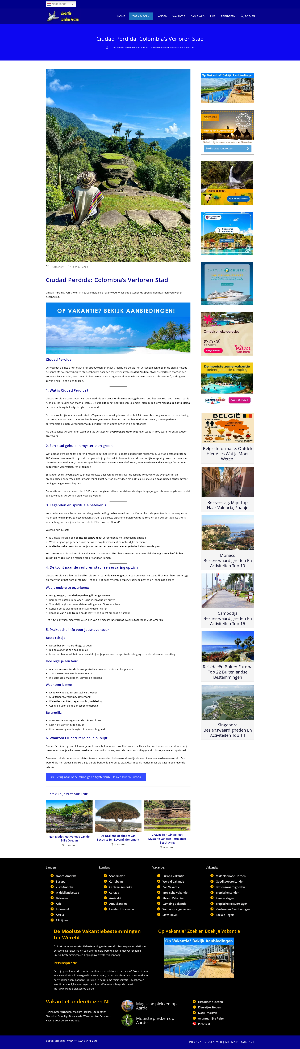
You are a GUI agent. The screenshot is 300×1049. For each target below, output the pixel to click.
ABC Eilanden (118, 904)
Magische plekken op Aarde (156, 1006)
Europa (60, 881)
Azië (58, 904)
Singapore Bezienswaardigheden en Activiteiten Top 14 (227, 730)
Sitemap (231, 1041)
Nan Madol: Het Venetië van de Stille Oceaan (69, 838)
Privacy (195, 1041)
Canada (114, 893)
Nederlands (58, 3)
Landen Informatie (121, 909)
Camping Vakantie (174, 904)
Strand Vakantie (173, 898)
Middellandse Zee (67, 893)
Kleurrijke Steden (209, 1007)
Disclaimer (213, 1041)
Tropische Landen (227, 893)
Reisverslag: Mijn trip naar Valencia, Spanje (227, 504)
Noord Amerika (66, 876)
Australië (115, 898)
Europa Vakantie (173, 876)
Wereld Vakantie (173, 881)
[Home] (107, 47)
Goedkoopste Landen (230, 881)
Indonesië (62, 909)
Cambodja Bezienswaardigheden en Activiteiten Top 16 (227, 618)
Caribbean (116, 881)
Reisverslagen (225, 898)
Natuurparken (207, 1013)
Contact (247, 1041)
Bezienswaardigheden (230, 887)
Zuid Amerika (64, 887)
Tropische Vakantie (175, 893)
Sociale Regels (225, 915)
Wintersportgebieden (176, 909)
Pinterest (204, 1024)
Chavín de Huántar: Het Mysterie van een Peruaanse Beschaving (167, 838)
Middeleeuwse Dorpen (231, 876)
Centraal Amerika (120, 887)
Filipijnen (62, 920)
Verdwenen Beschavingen (233, 909)
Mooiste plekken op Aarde (155, 1020)
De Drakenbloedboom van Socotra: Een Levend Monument (118, 837)
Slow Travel (169, 915)
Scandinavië (117, 876)
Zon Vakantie (171, 887)
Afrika (60, 915)
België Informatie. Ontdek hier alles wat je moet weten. (227, 454)
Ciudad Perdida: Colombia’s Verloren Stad (172, 47)
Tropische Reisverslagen (232, 904)
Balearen (62, 898)
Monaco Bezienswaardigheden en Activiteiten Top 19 (227, 560)
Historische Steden (210, 1002)
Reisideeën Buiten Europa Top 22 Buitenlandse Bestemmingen (227, 672)
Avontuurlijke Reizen (211, 1018)
